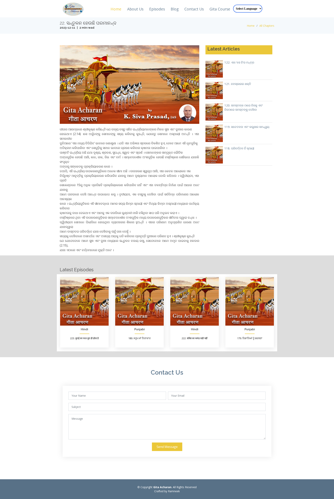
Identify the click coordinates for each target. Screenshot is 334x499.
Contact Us (194, 9)
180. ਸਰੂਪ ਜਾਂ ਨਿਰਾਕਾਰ (139, 338)
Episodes (157, 9)
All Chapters (266, 25)
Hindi (84, 329)
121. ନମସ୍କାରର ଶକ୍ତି (237, 84)
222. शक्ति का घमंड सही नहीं (194, 338)
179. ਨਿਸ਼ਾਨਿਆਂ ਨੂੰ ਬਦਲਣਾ (249, 338)
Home (116, 9)
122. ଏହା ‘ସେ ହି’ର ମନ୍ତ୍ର (239, 62)
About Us (135, 9)
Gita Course (220, 9)
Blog (175, 9)
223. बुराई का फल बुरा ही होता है (84, 338)
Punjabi (139, 329)
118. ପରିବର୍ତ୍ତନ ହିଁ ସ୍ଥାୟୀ (239, 148)
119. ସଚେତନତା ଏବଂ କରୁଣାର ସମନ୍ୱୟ (246, 127)
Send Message (167, 447)
